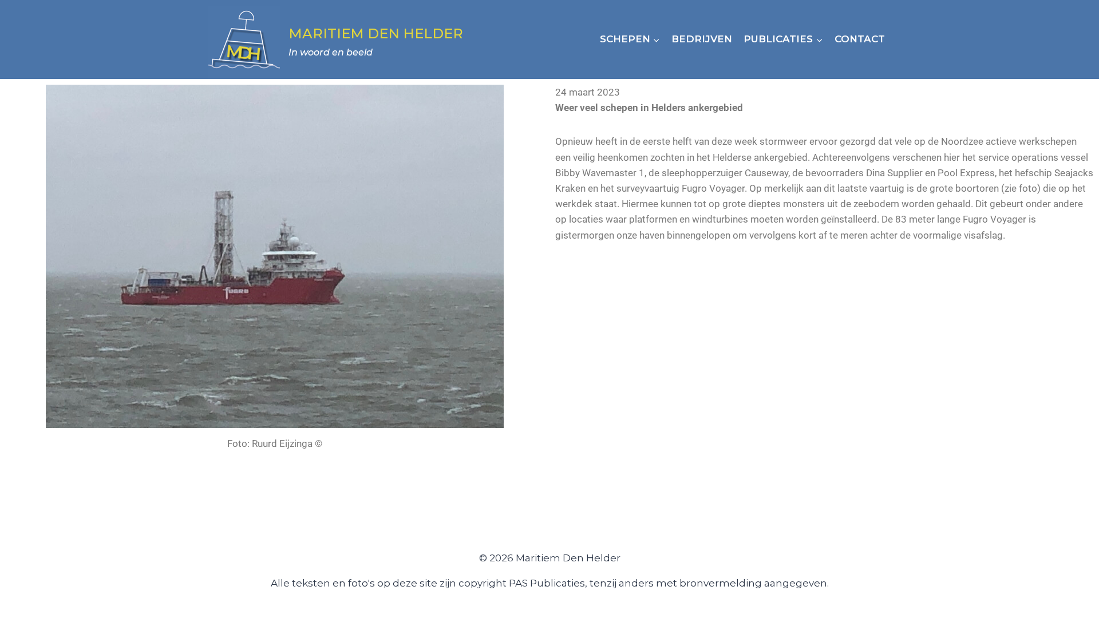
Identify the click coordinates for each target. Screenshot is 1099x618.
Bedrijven (701, 39)
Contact (860, 39)
